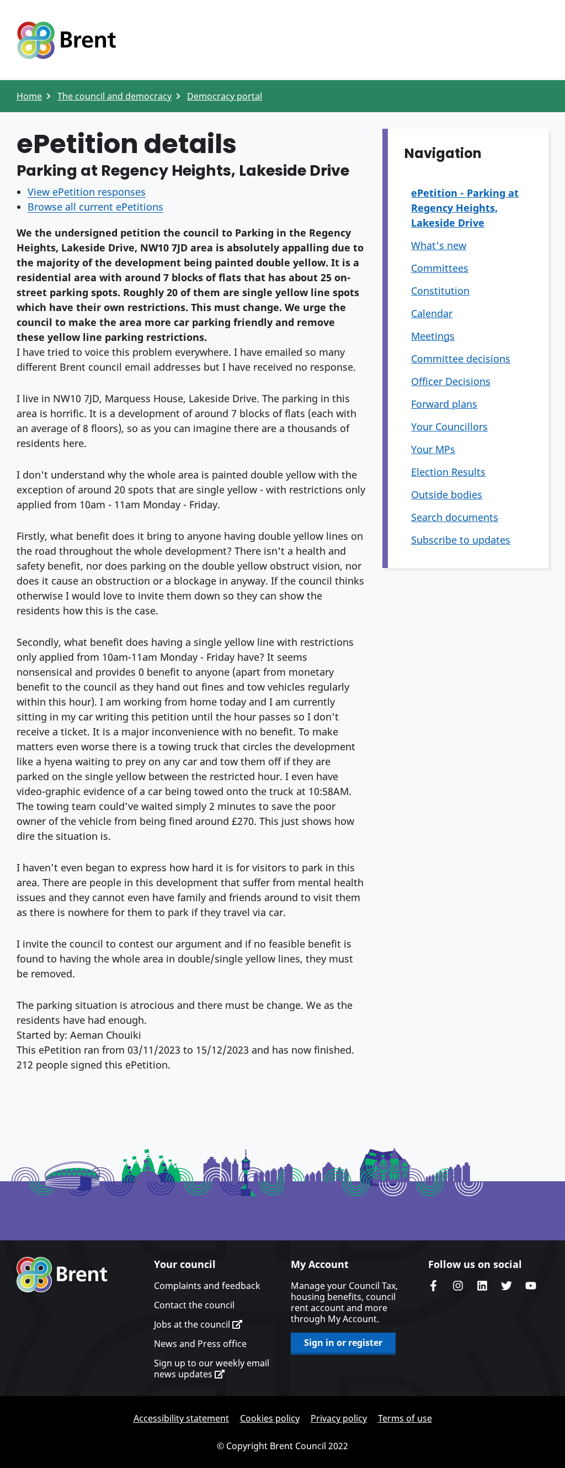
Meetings (433, 336)
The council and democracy (114, 96)
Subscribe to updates (460, 539)
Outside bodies (446, 494)
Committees (439, 268)
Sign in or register (343, 1343)
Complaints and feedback (207, 1285)
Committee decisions (460, 358)
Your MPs (433, 449)
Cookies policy (270, 1418)
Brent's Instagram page (457, 1285)
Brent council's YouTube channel (530, 1285)
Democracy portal (224, 96)
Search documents (454, 517)
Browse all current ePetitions (95, 206)
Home (29, 96)
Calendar (431, 313)
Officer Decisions (451, 381)
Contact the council (194, 1305)
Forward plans (444, 404)
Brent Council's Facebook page (433, 1285)
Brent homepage (62, 1274)
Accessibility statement (181, 1418)
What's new (438, 245)
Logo (66, 40)
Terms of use (405, 1418)
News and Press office (200, 1343)
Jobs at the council (193, 1324)
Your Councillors (449, 426)
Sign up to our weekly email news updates (211, 1368)
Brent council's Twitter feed (506, 1285)
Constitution (440, 290)
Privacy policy (339, 1418)
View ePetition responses (87, 191)
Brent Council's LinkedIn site (482, 1285)
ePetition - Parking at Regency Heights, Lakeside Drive (465, 207)
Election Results (448, 471)
